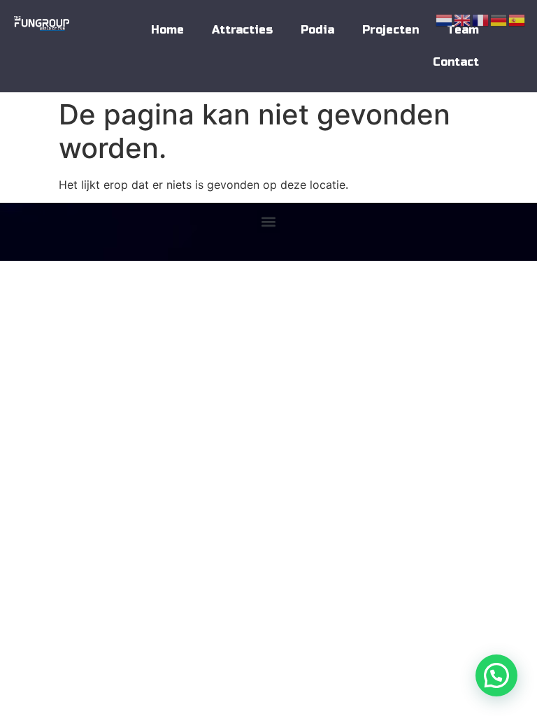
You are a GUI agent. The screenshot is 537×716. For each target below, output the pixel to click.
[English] (463, 19)
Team (463, 29)
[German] (499, 19)
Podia (317, 29)
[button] (268, 221)
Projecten (390, 29)
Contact (456, 62)
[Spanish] (517, 19)
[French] (481, 19)
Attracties (242, 29)
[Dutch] (445, 19)
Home (167, 29)
